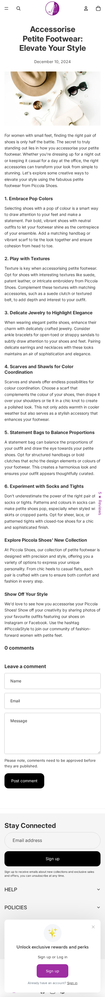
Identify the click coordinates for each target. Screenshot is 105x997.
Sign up (53, 858)
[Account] (86, 8)
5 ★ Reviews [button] (100, 503)
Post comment (24, 780)
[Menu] (6, 8)
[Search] (18, 8)
